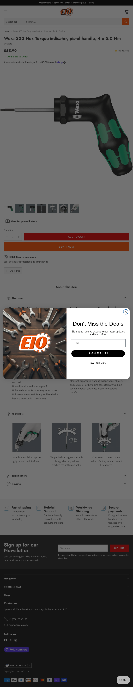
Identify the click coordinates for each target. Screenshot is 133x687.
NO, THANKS (98, 363)
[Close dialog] (125, 311)
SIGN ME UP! (98, 353)
